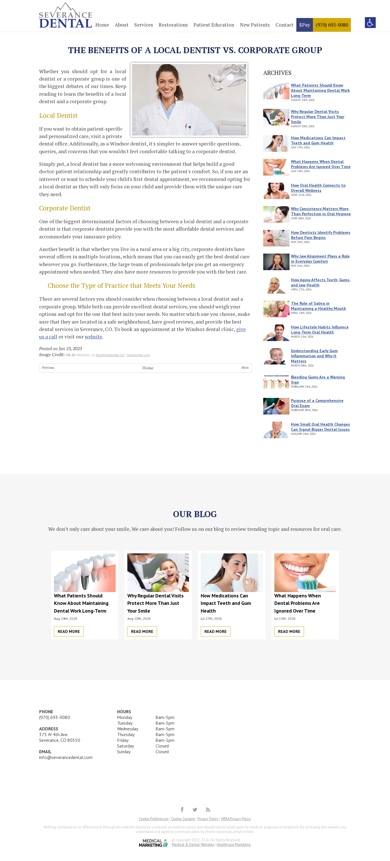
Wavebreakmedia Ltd (110, 355)
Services (143, 24)
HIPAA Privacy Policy (236, 818)
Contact (284, 24)
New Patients (255, 24)
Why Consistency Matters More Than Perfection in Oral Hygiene (321, 211)
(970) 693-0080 (332, 24)
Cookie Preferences (153, 818)
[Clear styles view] (370, 22)
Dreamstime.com (138, 355)
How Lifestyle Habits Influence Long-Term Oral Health (320, 329)
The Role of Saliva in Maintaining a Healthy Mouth (318, 306)
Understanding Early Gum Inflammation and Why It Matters (314, 356)
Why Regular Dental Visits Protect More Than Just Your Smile (317, 116)
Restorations (173, 24)
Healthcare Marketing (234, 844)
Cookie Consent (183, 818)
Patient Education (214, 24)
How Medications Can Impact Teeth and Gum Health (318, 140)
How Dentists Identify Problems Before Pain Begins (320, 235)
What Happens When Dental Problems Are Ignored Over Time (321, 164)
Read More (69, 631)
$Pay (304, 24)
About (121, 24)
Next (245, 367)
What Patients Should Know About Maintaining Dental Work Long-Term (320, 90)
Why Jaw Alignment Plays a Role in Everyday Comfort (320, 259)
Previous (48, 367)
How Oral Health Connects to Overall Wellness (318, 188)
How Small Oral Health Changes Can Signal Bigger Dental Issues (320, 427)
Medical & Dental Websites (193, 844)
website (93, 336)
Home (102, 24)
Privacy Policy (208, 818)
